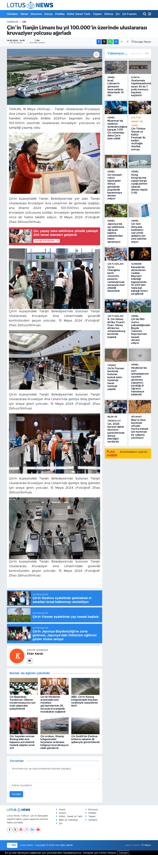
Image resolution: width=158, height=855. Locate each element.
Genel (24, 14)
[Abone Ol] (141, 42)
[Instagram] (26, 829)
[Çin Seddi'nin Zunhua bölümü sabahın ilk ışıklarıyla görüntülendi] (85, 725)
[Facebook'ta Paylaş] (99, 41)
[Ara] (145, 14)
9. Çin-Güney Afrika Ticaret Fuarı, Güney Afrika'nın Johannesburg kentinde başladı (116, 328)
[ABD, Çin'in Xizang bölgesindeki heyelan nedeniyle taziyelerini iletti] (85, 686)
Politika (59, 14)
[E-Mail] (29, 660)
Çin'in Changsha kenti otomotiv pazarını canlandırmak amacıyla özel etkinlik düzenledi (116, 279)
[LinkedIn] (32, 829)
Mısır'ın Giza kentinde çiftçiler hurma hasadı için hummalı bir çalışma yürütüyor (139, 429)
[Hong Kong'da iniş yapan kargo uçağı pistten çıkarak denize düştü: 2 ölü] (140, 161)
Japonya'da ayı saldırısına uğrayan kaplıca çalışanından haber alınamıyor (115, 233)
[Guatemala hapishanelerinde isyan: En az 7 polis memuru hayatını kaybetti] (140, 67)
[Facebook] (9, 829)
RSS (13, 845)
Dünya (48, 14)
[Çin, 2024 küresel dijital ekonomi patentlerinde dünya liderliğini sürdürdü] (116, 406)
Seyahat (136, 417)
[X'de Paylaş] (104, 41)
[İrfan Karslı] (17, 655)
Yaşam (97, 14)
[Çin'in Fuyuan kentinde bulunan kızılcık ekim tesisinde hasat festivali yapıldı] (116, 355)
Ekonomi (36, 14)
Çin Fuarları (129, 14)
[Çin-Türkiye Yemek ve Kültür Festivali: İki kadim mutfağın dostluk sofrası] (140, 107)
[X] (15, 829)
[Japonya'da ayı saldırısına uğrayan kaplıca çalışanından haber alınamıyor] (116, 210)
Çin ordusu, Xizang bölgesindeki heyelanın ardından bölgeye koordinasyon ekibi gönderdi (54, 742)
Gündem (12, 14)
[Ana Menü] (149, 14)
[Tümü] (147, 53)
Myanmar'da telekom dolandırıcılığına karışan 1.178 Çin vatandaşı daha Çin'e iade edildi (117, 130)
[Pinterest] (20, 829)
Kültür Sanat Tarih (78, 14)
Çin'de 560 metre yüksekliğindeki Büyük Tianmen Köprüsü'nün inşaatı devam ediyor (140, 331)
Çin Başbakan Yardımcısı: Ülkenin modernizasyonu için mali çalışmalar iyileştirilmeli (22, 703)
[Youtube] (38, 829)
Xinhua (108, 14)
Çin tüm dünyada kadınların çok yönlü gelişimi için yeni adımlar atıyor (139, 233)
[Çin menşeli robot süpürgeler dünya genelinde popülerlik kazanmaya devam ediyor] (116, 161)
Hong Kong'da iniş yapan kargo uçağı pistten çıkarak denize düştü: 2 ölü (139, 184)
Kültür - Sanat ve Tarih (137, 121)
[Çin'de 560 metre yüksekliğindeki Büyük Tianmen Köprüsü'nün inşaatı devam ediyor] (140, 306)
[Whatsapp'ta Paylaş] (110, 41)
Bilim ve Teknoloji (68, 820)
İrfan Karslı (35, 653)
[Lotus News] (30, 5)
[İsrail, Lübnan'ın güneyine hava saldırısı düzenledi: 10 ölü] (116, 67)
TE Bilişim (146, 845)
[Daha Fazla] (116, 41)
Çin (118, 14)
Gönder (16, 794)
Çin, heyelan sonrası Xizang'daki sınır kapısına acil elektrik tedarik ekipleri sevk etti (22, 742)
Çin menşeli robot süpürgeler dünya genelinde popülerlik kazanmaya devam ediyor (114, 187)
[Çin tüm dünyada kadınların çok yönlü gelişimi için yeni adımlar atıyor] (140, 210)
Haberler (12, 22)
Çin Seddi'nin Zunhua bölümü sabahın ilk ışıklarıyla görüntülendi (85, 739)
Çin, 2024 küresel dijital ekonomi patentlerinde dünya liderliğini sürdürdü (116, 433)
